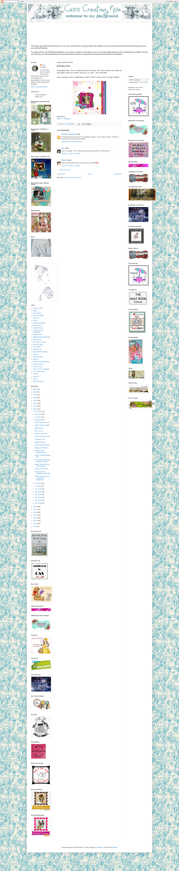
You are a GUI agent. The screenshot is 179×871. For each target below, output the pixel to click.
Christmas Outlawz (39, 323)
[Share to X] (86, 124)
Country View (37, 325)
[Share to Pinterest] (90, 124)
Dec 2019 (38, 411)
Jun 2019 (38, 489)
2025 (35, 392)
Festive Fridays (38, 344)
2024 (35, 395)
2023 (35, 397)
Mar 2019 (38, 497)
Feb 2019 (38, 500)
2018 (35, 506)
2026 (35, 389)
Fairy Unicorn (37, 339)
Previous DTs (40, 21)
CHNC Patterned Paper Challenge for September (42, 478)
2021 (35, 403)
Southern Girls (37, 366)
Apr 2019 (38, 494)
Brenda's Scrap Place (69, 134)
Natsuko (64, 160)
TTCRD (35, 374)
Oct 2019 (38, 417)
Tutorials (35, 376)
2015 (35, 515)
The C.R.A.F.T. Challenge (41, 369)
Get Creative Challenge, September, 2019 (42, 460)
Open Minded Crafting (40, 352)
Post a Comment (64, 170)
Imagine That (37, 349)
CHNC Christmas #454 (42, 445)
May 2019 (38, 492)
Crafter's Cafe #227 (41, 433)
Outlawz (35, 354)
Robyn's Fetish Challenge (41, 361)
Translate (145, 82)
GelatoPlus (99, 847)
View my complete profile (39, 87)
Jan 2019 (38, 503)
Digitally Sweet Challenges (41, 337)
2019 (35, 409)
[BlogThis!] (84, 124)
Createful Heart (38, 328)
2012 (35, 523)
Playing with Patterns (41, 448)
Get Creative (37, 347)
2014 (35, 518)
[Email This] (82, 124)
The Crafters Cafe (39, 371)
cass (43, 65)
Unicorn (35, 379)
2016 (35, 512)
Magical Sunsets (40, 442)
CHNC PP (36, 318)
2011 (35, 526)
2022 (35, 400)
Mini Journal (39, 431)
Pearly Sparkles (38, 357)
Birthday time (39, 428)
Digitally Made (37, 334)
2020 (35, 406)
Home (31, 21)
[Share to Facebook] (88, 124)
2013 (35, 520)
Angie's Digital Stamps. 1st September (42, 465)
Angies (35, 310)
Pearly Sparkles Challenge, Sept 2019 (42, 472)
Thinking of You (40, 439)
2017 (35, 509)
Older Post (118, 174)
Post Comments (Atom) (73, 177)
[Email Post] (78, 124)
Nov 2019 (38, 414)
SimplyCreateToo (38, 364)
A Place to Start (38, 308)
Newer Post (61, 174)
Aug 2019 (38, 483)
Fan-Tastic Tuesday (39, 342)
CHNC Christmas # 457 (42, 422)
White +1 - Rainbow (63, 119)
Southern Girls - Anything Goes (40, 451)
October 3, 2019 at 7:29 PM (71, 165)
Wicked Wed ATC (38, 381)
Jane (63, 148)
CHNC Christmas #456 (42, 425)
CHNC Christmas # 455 (42, 436)
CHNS (35, 320)
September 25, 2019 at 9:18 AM (72, 141)
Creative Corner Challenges (38, 331)
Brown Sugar (37, 313)
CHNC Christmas (38, 315)
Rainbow (36, 359)
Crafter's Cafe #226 (41, 469)
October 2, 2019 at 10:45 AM (71, 153)
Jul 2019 (38, 486)
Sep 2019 (38, 420)
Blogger (114, 847)
